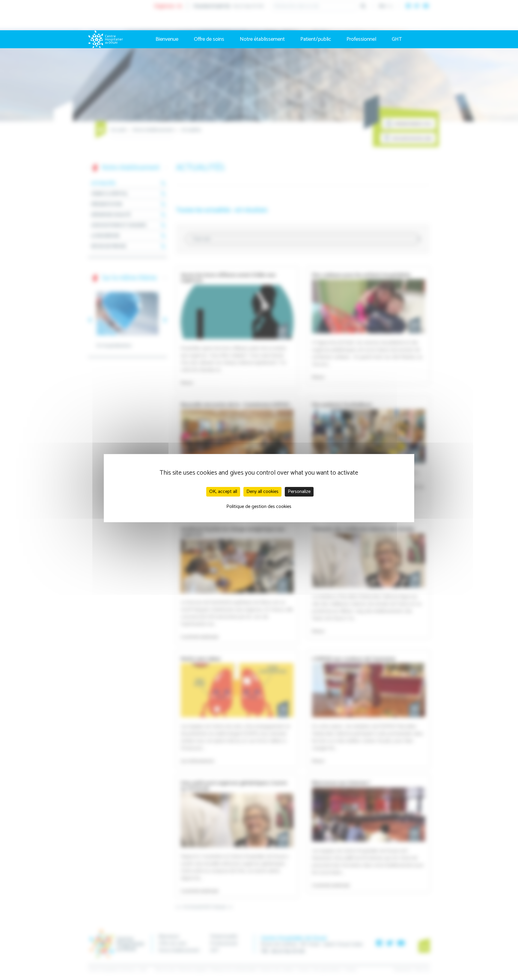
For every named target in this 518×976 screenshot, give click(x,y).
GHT (397, 39)
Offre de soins (209, 39)
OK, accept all (223, 492)
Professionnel (361, 39)
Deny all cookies (262, 492)
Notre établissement (262, 39)
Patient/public (315, 39)
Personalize (299, 492)
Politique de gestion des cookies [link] (258, 507)
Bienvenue (167, 39)
